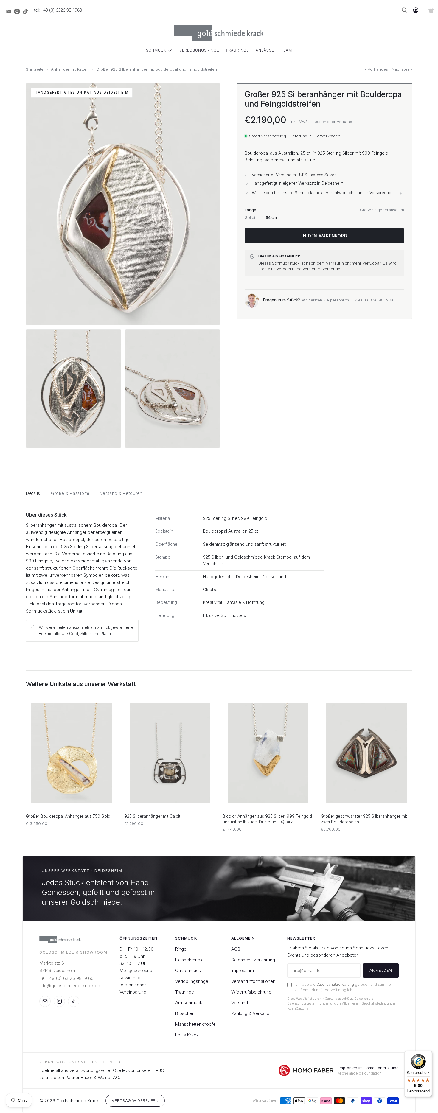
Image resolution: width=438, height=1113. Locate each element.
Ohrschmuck (188, 970)
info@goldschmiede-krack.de (69, 985)
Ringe (181, 949)
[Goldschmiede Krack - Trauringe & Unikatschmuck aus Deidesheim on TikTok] (27, 12)
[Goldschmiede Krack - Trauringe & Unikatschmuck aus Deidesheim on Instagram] (18, 12)
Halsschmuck (189, 960)
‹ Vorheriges (376, 69)
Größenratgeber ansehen (382, 210)
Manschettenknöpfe (195, 1024)
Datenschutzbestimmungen (308, 1003)
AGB (235, 949)
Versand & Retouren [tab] (121, 493)
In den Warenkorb (324, 236)
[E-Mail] (45, 1001)
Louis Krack (187, 1035)
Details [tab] (33, 493)
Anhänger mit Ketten (70, 69)
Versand (239, 1002)
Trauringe (237, 50)
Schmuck (156, 50)
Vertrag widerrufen (135, 1100)
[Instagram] (59, 1001)
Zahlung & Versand (250, 1013)
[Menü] (428, 1054)
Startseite (35, 69)
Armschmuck (188, 1002)
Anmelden (380, 970)
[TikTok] (73, 1001)
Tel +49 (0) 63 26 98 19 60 (66, 978)
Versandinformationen (253, 981)
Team (286, 50)
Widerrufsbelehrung (251, 992)
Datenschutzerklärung (253, 960)
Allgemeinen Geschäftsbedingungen (369, 1003)
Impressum (242, 970)
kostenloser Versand (333, 121)
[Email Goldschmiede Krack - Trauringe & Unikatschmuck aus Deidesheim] (10, 12)
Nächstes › (402, 69)
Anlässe (265, 50)
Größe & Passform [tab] (70, 493)
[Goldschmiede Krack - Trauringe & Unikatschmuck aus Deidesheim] (219, 33)
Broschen (185, 1013)
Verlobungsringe (199, 50)
